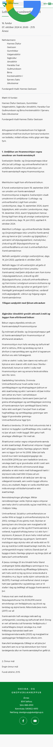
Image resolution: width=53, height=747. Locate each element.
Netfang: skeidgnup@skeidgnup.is (26, 712)
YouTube (35, 721)
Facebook (23, 721)
